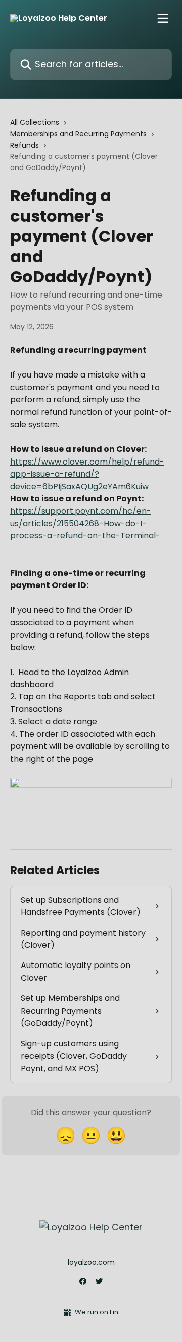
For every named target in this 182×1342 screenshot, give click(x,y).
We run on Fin (96, 1312)
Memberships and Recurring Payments (78, 134)
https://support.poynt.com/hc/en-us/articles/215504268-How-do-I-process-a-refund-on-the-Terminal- (85, 523)
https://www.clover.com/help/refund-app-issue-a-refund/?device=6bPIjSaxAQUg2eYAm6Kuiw (87, 474)
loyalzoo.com (91, 1262)
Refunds (24, 145)
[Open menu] (163, 18)
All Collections (34, 122)
